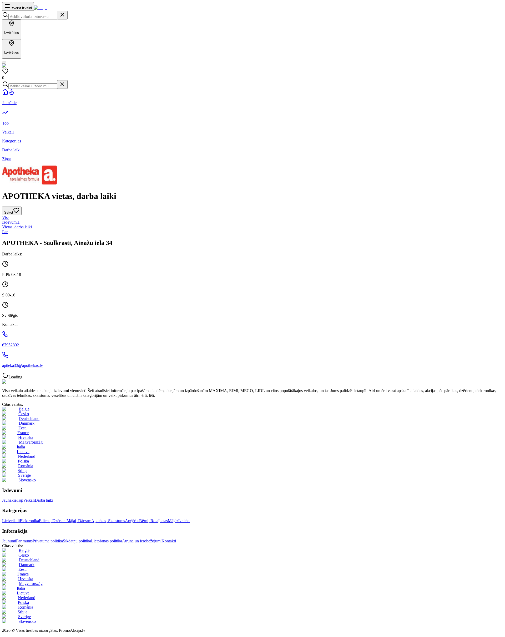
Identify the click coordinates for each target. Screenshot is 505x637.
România (25, 466)
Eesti (22, 428)
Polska (23, 461)
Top (20, 500)
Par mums (24, 541)
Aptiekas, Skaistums (108, 520)
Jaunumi (9, 541)
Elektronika (29, 520)
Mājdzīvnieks (179, 520)
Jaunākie (9, 500)
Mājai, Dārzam (79, 520)
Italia (21, 447)
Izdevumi (11, 222)
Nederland (26, 456)
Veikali (29, 500)
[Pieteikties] (4, 62)
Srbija (22, 470)
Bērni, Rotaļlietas (153, 520)
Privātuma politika (48, 541)
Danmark (26, 423)
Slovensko (27, 480)
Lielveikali (11, 520)
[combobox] (32, 16)
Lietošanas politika (106, 541)
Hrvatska (25, 437)
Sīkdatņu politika (77, 541)
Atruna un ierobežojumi (141, 541)
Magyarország (31, 442)
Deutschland (29, 418)
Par (5, 231)
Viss (5, 217)
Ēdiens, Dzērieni (53, 520)
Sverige (24, 475)
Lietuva (23, 451)
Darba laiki (44, 500)
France (23, 432)
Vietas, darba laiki (17, 227)
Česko (23, 414)
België (24, 409)
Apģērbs (132, 520)
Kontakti (168, 541)
